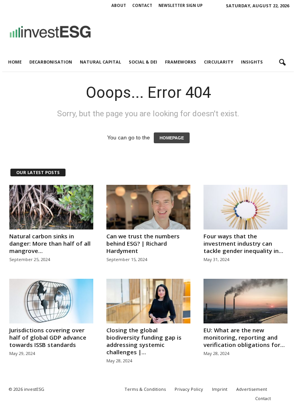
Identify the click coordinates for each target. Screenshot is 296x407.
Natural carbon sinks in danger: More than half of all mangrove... (50, 243)
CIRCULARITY (218, 62)
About (118, 5)
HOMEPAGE (172, 138)
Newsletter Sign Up (180, 5)
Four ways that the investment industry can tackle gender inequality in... (243, 243)
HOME (15, 62)
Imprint (219, 389)
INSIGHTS (252, 62)
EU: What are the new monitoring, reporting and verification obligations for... (244, 337)
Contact (142, 5)
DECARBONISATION (50, 62)
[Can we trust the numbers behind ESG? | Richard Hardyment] (148, 207)
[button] (282, 62)
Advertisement (251, 389)
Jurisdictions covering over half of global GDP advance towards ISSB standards (47, 337)
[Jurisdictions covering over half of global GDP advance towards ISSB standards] (51, 301)
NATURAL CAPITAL (100, 62)
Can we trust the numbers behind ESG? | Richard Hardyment (143, 243)
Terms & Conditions (145, 389)
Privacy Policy (189, 389)
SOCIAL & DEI (143, 62)
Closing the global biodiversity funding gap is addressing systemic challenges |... (144, 341)
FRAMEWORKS (180, 62)
